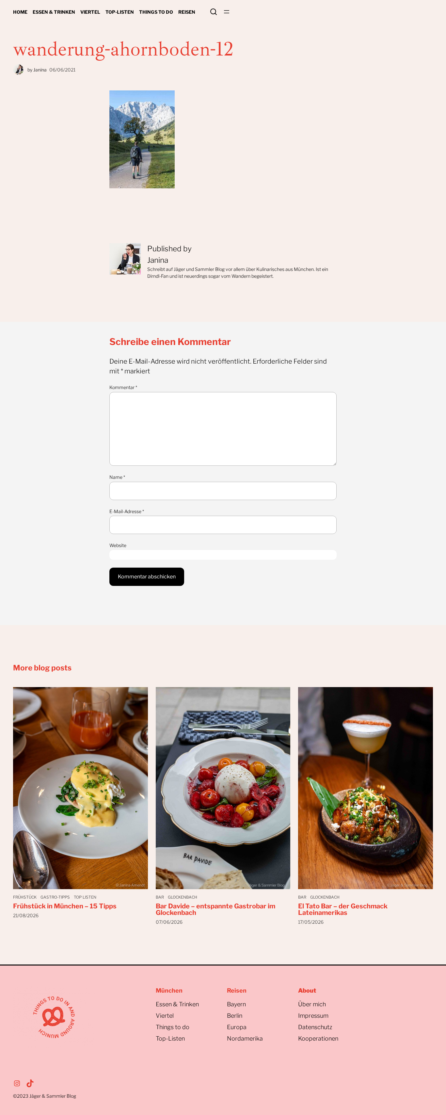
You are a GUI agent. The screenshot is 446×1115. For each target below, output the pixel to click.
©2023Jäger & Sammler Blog (44, 1096)
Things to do (172, 1027)
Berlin (234, 1015)
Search (213, 11)
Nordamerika (245, 1038)
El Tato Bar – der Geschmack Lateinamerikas (343, 909)
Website (117, 545)
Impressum (313, 1015)
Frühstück (25, 897)
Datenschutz (315, 1027)
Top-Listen (170, 1038)
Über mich (312, 1004)
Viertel (165, 1015)
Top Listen (85, 897)
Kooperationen (318, 1038)
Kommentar (123, 387)
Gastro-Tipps (55, 897)
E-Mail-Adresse (126, 511)
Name (117, 477)
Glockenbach (182, 897)
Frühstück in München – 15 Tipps (65, 906)
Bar (160, 897)
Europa (237, 1027)
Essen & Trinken (177, 1004)
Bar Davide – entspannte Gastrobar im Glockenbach (215, 909)
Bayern (236, 1004)
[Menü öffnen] (227, 12)
